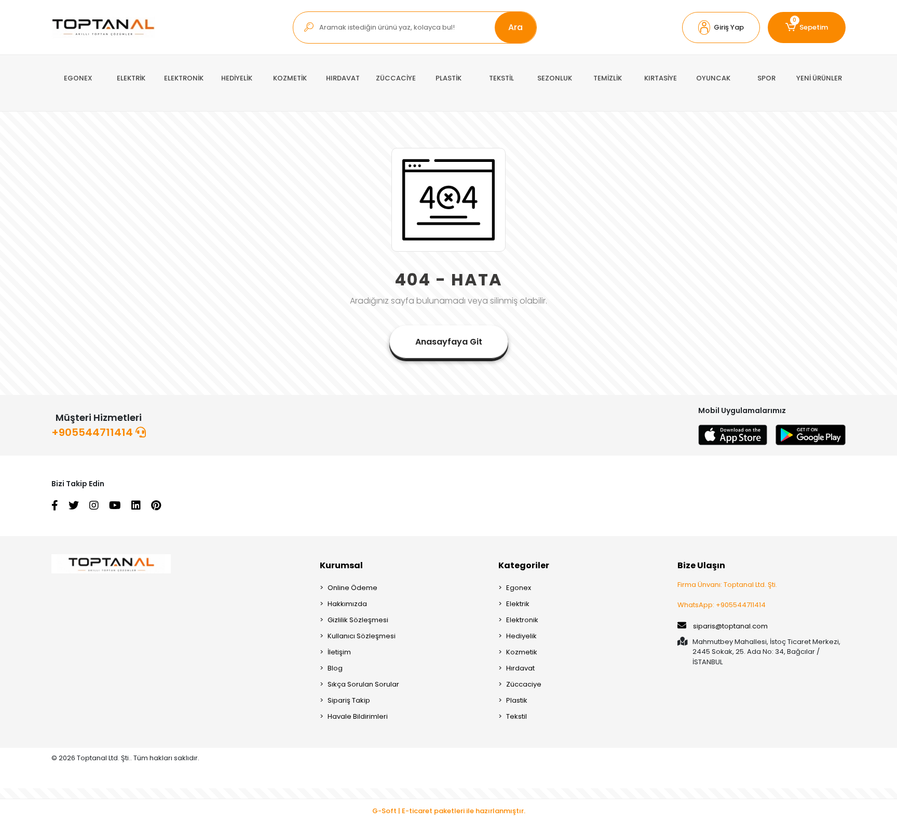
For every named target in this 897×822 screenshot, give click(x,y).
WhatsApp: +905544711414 (721, 605)
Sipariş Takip (349, 700)
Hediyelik (521, 636)
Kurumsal (341, 565)
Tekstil (516, 716)
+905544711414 (93, 432)
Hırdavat (520, 668)
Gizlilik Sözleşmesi (358, 620)
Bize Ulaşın (701, 565)
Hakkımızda (347, 604)
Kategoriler (523, 565)
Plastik (516, 700)
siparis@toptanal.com (730, 626)
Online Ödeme (352, 588)
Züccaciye (523, 684)
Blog (335, 668)
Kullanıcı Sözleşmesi (362, 636)
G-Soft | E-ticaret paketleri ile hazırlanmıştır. (448, 811)
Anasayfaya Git (448, 342)
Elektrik (517, 604)
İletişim (339, 652)
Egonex (518, 588)
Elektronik (522, 620)
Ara (515, 27)
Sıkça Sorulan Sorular (363, 684)
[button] (721, 27)
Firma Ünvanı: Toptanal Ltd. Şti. (727, 585)
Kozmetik (521, 652)
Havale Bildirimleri (358, 716)
